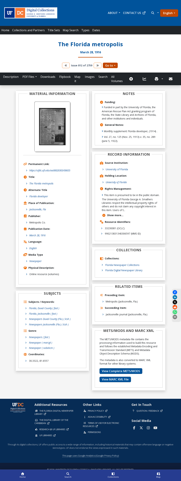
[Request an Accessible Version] (132, 78)
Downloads (47, 77)
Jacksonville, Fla (37, 209)
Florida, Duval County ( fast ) (44, 308)
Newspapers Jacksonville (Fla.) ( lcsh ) (49, 324)
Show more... (115, 215)
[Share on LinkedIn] (176, 297)
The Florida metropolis (41, 183)
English (168, 13)
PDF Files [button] (28, 77)
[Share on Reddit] (176, 307)
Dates (96, 30)
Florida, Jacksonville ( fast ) (43, 313)
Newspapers (39, 337)
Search (102, 77)
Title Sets (54, 30)
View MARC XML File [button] (115, 379)
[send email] (176, 317)
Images (90, 77)
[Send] (171, 79)
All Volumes (117, 79)
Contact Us (132, 13)
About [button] (113, 13)
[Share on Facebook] (176, 292)
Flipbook (65, 77)
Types (85, 30)
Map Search (70, 30)
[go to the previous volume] (66, 65)
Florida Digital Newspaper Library (123, 270)
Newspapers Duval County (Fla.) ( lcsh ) (50, 319)
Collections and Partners (28, 30)
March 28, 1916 (37, 235)
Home (5, 30)
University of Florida (117, 169)
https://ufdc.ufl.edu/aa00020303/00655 (49, 170)
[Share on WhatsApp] (176, 312)
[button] (154, 12)
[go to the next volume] (97, 65)
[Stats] (145, 78)
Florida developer (38, 196)
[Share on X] (176, 302)
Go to (109, 65)
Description (11, 77)
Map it (77, 79)
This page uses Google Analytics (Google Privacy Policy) (90, 455)
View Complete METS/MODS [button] (121, 371)
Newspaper (35, 261)
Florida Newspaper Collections (122, 265)
